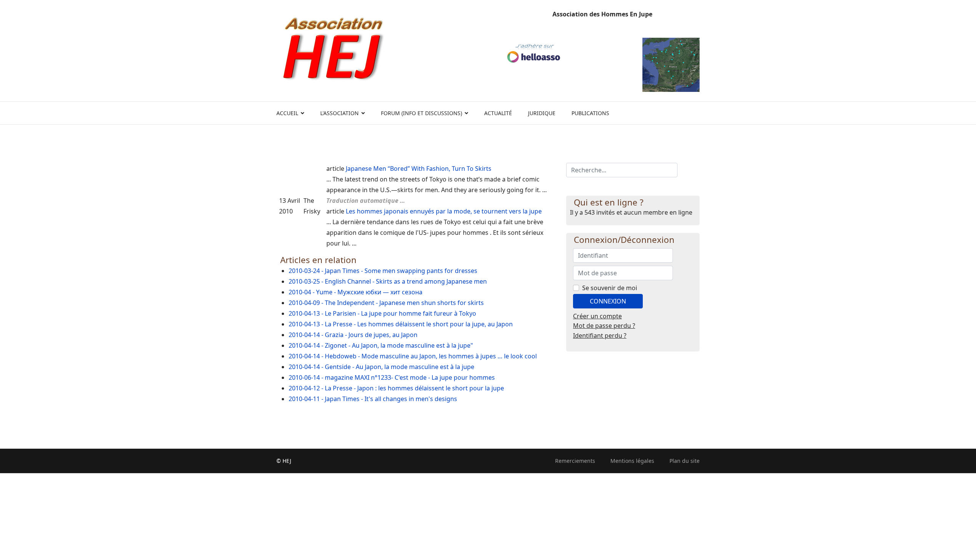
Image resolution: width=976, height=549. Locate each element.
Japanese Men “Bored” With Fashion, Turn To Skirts (418, 168)
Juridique (541, 113)
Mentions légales (632, 460)
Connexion (608, 301)
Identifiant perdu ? (599, 335)
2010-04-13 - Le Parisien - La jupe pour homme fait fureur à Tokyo (382, 313)
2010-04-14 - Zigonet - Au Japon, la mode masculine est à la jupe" (381, 345)
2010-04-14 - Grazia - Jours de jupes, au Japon (353, 335)
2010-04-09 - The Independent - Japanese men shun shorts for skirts (386, 303)
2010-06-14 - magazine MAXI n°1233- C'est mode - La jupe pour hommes (392, 377)
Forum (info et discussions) (421, 113)
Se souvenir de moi (609, 288)
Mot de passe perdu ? (604, 325)
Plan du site (684, 460)
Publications (590, 113)
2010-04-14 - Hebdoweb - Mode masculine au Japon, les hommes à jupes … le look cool (413, 356)
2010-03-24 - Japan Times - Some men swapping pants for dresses (383, 270)
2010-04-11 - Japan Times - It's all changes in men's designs (373, 399)
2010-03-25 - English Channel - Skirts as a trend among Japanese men (388, 281)
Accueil (287, 113)
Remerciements (575, 460)
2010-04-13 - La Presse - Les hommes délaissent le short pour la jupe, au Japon (401, 324)
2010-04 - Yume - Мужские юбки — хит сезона (355, 292)
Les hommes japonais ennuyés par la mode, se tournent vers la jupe (444, 211)
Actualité (498, 113)
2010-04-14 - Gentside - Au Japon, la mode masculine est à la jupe (381, 367)
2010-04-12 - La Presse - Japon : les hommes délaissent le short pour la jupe (396, 388)
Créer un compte (597, 316)
